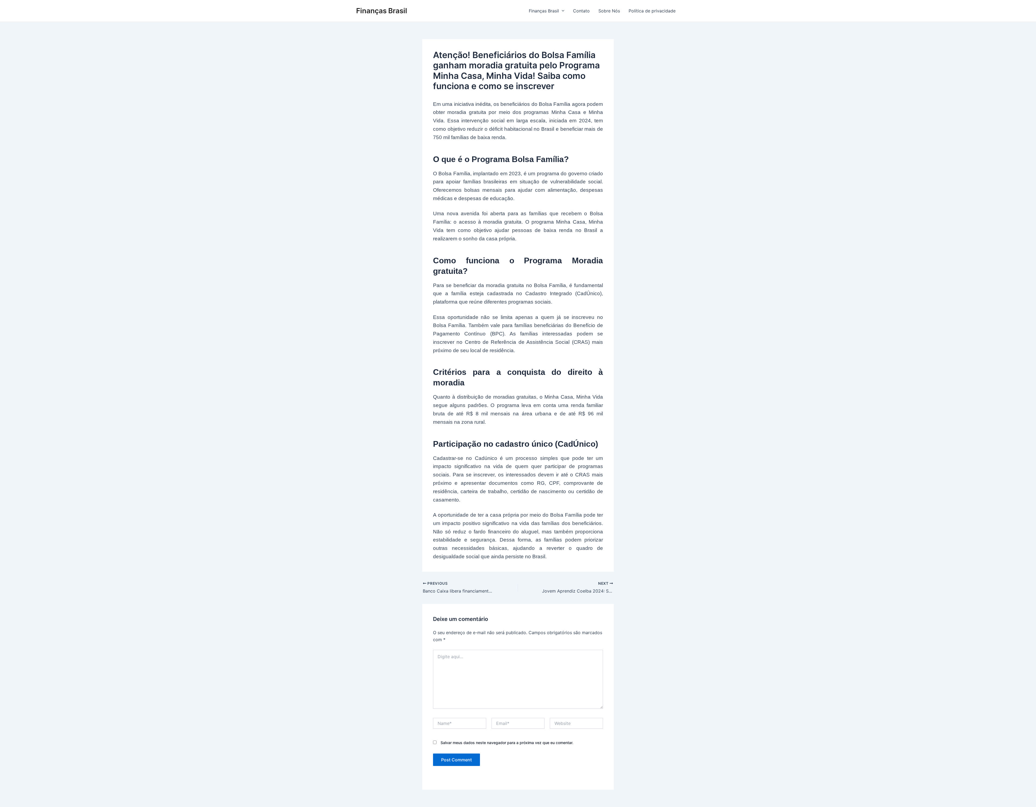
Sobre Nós (609, 11)
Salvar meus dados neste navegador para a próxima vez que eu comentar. (507, 742)
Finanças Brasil (381, 10)
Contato (581, 11)
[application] (561, 10)
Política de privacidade (652, 11)
